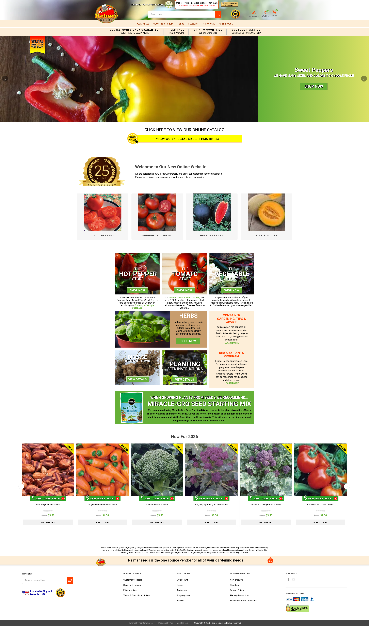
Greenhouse (226, 24)
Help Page (176, 30)
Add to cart (48, 522)
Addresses (182, 590)
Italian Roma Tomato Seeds (320, 504)
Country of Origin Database (143, 306)
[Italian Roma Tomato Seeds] (320, 469)
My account (253, 16)
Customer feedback (132, 580)
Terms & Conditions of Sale (136, 595)
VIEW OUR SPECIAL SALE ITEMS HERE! (187, 139)
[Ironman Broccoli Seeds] (157, 469)
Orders (180, 585)
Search (218, 14)
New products (236, 580)
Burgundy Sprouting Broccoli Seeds (211, 504)
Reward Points (237, 590)
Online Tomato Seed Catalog (184, 297)
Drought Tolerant (157, 235)
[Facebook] (288, 579)
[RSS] (293, 579)
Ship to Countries (208, 30)
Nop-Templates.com (179, 623)
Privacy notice (130, 590)
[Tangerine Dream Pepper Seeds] (102, 469)
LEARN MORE (231, 342)
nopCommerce (146, 623)
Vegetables (143, 24)
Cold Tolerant (102, 235)
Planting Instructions (240, 595)
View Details (184, 379)
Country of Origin (163, 24)
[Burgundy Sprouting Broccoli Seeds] (211, 469)
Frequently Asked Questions (243, 600)
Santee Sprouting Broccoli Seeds (266, 504)
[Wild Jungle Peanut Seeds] (48, 469)
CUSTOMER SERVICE (246, 30)
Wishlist (180, 600)
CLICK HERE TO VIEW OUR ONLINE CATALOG (184, 129)
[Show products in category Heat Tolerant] (212, 212)
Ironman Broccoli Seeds (157, 504)
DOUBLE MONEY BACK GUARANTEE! (135, 30)
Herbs (181, 24)
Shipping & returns (132, 585)
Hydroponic (208, 24)
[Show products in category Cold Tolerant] (102, 212)
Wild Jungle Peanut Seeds (48, 504)
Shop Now (313, 88)
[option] (184, 79)
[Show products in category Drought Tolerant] (157, 212)
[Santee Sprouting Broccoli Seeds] (266, 469)
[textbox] (181, 14)
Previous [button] (5, 79)
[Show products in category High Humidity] (266, 212)
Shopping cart (183, 595)
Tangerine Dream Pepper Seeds (102, 504)
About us (234, 585)
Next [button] (364, 79)
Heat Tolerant (211, 235)
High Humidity (266, 235)
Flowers (193, 24)
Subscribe (70, 580)
